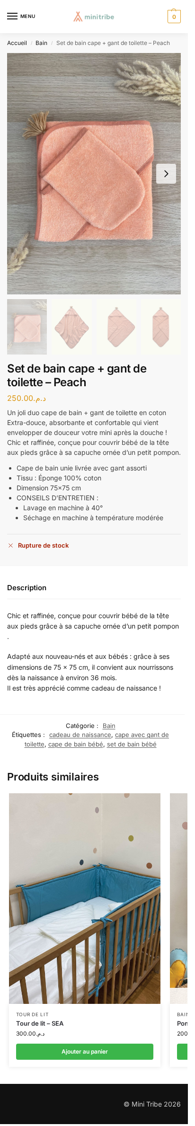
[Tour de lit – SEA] (84, 898)
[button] (173, 16)
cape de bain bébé (75, 744)
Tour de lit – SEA (39, 1023)
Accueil (17, 42)
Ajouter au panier (85, 1051)
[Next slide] (166, 174)
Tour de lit (32, 1014)
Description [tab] (26, 587)
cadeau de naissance (80, 734)
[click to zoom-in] (94, 173)
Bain (41, 42)
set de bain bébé (132, 744)
